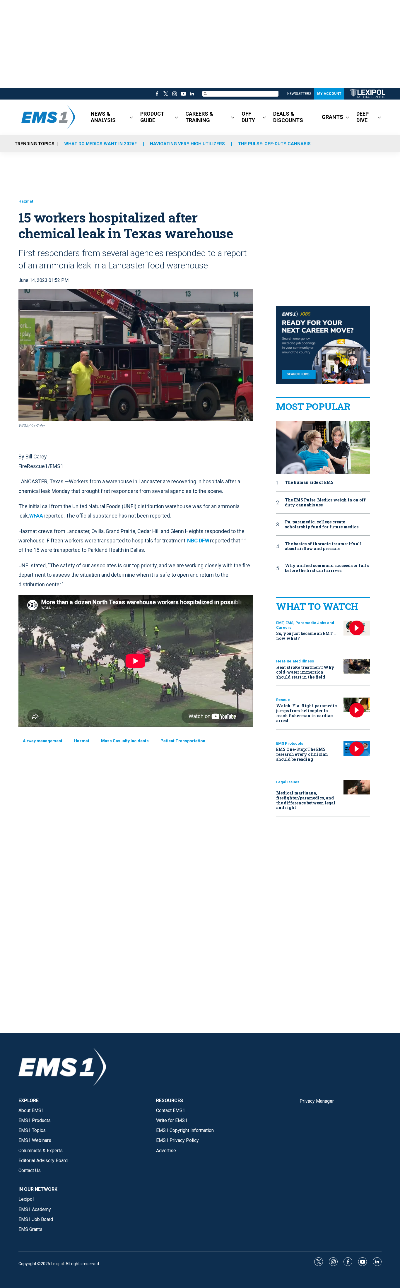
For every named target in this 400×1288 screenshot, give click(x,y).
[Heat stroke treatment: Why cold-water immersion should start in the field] (356, 666)
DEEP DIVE (362, 117)
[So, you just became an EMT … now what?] (356, 628)
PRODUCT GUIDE (152, 117)
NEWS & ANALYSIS (103, 117)
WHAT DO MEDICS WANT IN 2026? (100, 143)
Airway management (42, 741)
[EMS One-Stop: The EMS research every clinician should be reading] (356, 748)
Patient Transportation (182, 741)
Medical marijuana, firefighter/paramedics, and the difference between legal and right (305, 800)
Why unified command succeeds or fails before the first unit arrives (327, 568)
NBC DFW (198, 540)
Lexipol (57, 1263)
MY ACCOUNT (329, 94)
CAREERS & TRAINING (199, 117)
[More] (131, 117)
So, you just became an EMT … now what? (306, 636)
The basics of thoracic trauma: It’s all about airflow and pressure (323, 546)
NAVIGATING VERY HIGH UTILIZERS (187, 143)
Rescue (283, 700)
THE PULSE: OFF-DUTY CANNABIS (274, 143)
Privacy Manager (317, 1101)
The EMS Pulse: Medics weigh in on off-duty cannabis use (326, 503)
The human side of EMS (309, 482)
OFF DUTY (248, 117)
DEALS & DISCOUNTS (288, 117)
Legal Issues (287, 782)
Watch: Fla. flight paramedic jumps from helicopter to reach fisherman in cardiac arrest (306, 713)
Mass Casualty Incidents (125, 741)
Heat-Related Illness (295, 661)
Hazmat (25, 201)
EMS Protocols (289, 743)
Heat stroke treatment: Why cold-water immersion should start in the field (305, 672)
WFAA (36, 516)
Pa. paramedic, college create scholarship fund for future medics (321, 525)
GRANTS (332, 117)
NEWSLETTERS (299, 94)
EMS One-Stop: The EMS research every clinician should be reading (302, 754)
